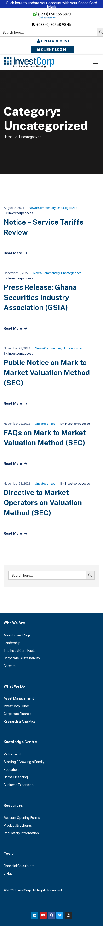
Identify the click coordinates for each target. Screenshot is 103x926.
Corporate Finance (17, 714)
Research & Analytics (19, 721)
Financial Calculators (19, 866)
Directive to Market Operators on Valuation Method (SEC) (43, 502)
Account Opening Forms (22, 818)
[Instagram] (68, 915)
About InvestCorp (17, 635)
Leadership (12, 643)
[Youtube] (43, 915)
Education (11, 769)
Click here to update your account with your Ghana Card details (51, 5)
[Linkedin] (34, 915)
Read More (13, 253)
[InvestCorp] (29, 62)
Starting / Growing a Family (24, 762)
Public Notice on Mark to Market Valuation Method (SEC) (47, 372)
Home (8, 137)
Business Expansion (19, 785)
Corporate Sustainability (22, 658)
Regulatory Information (21, 833)
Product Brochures (18, 825)
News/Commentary (42, 208)
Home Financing (16, 777)
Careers (10, 666)
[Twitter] (59, 915)
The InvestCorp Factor (20, 650)
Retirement (12, 754)
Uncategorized (67, 208)
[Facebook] (51, 915)
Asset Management (19, 698)
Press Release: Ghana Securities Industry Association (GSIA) (40, 297)
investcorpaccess (20, 213)
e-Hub (8, 873)
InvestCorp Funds (17, 706)
